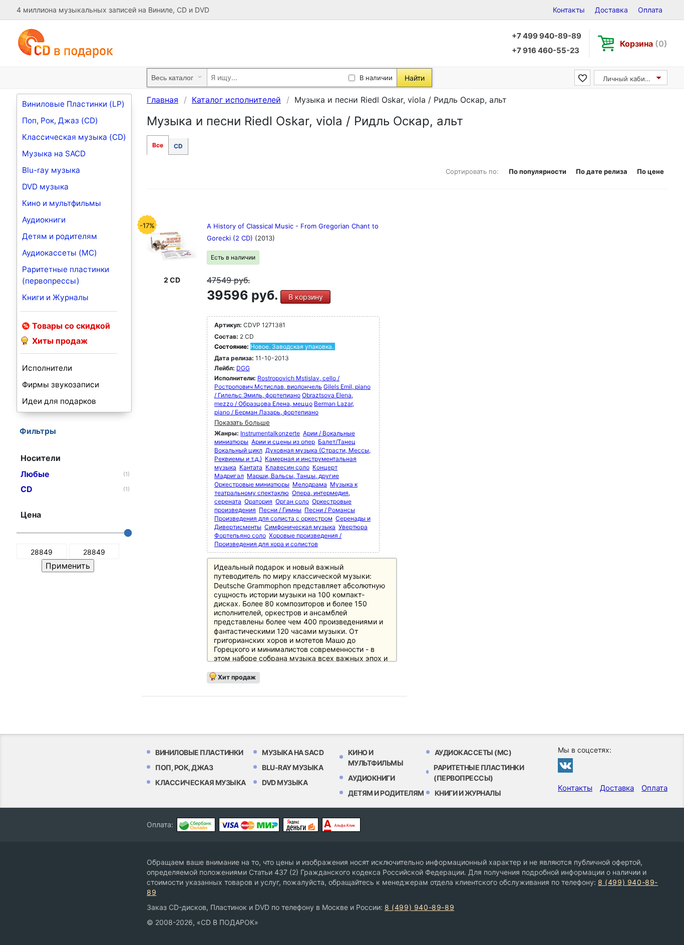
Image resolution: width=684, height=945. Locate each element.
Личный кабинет (629, 79)
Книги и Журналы (55, 297)
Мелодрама (309, 484)
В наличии (376, 78)
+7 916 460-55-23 (545, 50)
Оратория (258, 501)
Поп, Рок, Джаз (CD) (60, 120)
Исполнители (47, 368)
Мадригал (229, 476)
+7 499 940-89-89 (546, 36)
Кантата (250, 467)
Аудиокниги (44, 219)
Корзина (643, 44)
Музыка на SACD (54, 153)
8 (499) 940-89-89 (419, 907)
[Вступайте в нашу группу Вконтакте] (565, 765)
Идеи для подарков (59, 401)
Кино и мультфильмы (61, 203)
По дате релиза (601, 171)
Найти (415, 78)
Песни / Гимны (280, 510)
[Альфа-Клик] (341, 825)
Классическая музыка (200, 782)
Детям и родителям (59, 236)
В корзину (305, 297)
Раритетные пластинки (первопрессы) (65, 275)
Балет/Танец (337, 441)
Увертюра (353, 527)
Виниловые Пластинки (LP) (73, 104)
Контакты (569, 10)
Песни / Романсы (329, 510)
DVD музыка (45, 186)
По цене (650, 171)
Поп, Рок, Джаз (184, 767)
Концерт (324, 467)
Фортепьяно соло (240, 535)
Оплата (650, 10)
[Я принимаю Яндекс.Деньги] (300, 825)
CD (178, 146)
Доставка (611, 10)
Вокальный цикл (238, 450)
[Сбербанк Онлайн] (196, 825)
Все (157, 145)
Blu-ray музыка (51, 170)
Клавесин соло (287, 467)
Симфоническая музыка (299, 527)
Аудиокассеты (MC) (59, 253)
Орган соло (292, 501)
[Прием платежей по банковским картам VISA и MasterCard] (249, 825)
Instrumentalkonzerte (270, 433)
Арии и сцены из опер (283, 441)
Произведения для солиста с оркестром (273, 518)
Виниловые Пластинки (199, 752)
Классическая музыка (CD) (74, 137)
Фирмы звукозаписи (60, 384)
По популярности (537, 171)
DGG (243, 368)
